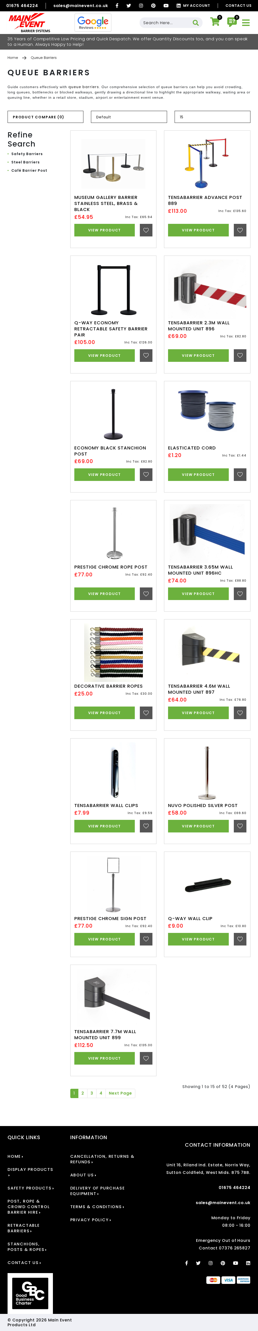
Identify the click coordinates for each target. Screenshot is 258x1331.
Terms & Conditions (96, 1207)
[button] (142, 164)
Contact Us (238, 5)
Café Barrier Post (29, 170)
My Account (196, 5)
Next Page (120, 1093)
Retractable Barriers (24, 1228)
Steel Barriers (25, 162)
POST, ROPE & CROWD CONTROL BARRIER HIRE (29, 1207)
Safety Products (30, 1188)
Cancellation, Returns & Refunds (102, 1159)
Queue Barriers (44, 57)
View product (104, 230)
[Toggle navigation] (246, 23)
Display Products (30, 1169)
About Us (82, 1175)
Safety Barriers (27, 153)
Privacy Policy (89, 1220)
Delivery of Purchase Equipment (97, 1191)
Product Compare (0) (38, 117)
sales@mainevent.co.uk (80, 6)
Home (13, 57)
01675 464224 (22, 6)
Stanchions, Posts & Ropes (26, 1246)
